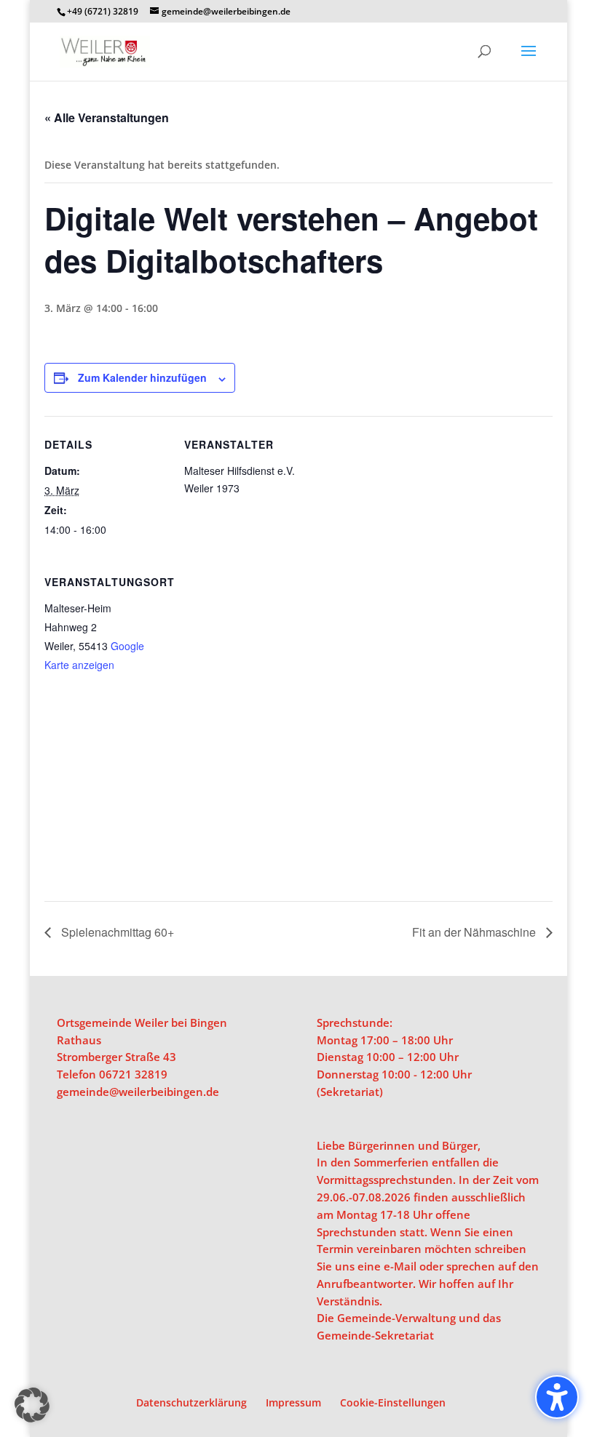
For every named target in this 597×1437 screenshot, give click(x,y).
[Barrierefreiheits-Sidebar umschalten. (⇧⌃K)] (557, 1397)
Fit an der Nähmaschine (475, 932)
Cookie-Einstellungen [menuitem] (393, 1402)
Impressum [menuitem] (293, 1402)
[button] (528, 60)
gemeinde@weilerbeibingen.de (138, 1091)
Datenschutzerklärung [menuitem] (191, 1402)
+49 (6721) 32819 (102, 11)
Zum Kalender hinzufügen (142, 377)
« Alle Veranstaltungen (106, 117)
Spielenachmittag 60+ (116, 932)
